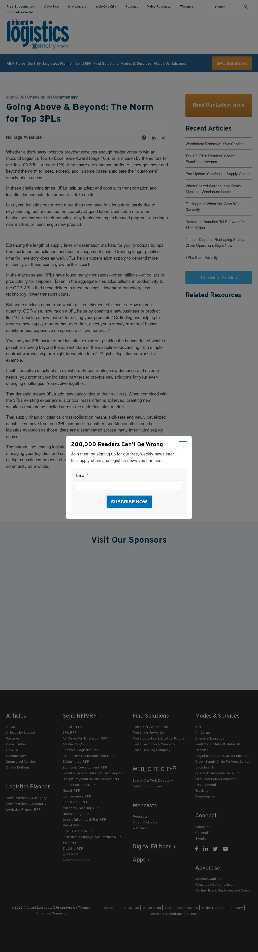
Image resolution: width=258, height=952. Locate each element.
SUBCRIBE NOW (129, 501)
